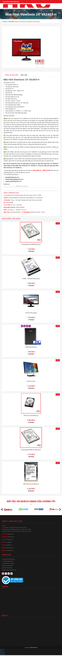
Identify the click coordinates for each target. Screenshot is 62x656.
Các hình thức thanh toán (8, 559)
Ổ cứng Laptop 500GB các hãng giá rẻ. (31, 449)
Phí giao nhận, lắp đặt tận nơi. (9, 570)
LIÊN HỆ (15, 17)
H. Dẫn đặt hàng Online (7, 561)
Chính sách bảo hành (7, 565)
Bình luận (24, 75)
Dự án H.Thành (6, 17)
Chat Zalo (3, 652)
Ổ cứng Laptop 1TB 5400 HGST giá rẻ (31, 244)
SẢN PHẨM (11, 21)
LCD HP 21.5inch (31, 381)
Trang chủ (4, 21)
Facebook (2, 654)
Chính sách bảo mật (7, 567)
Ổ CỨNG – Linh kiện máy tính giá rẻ (31, 278)
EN (4, 12)
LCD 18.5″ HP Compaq (31, 313)
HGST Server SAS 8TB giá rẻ (31, 415)
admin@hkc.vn (11, 209)
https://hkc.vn (10, 547)
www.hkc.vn (24, 209)
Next (60, 509)
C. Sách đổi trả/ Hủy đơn (8, 563)
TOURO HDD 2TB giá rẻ (31, 347)
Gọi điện (2, 649)
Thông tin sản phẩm (11, 75)
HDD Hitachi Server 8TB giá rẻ (31, 484)
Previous (2, 509)
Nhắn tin (2, 651)
